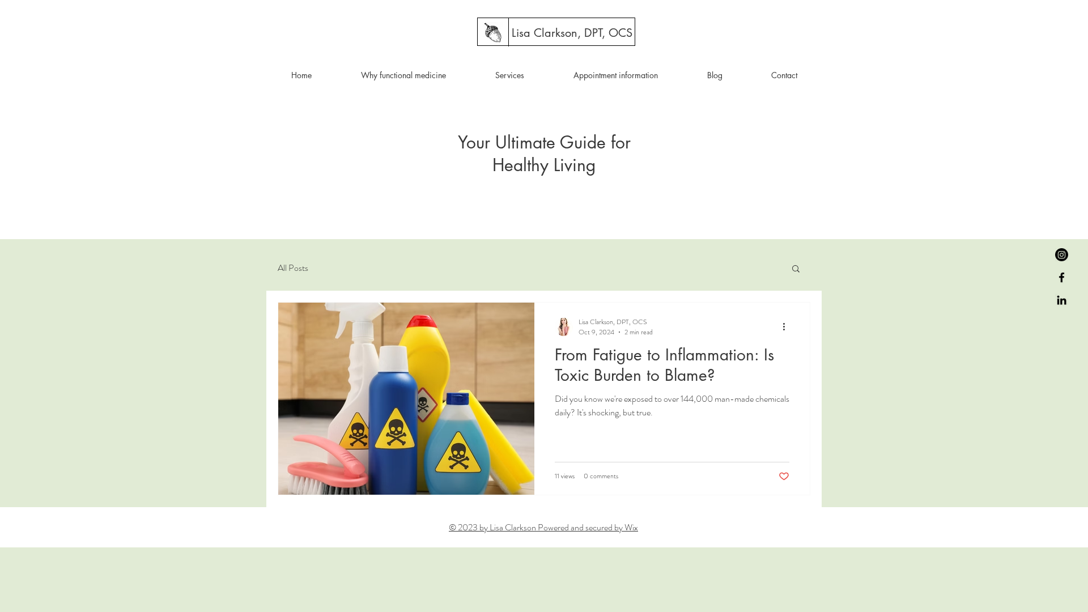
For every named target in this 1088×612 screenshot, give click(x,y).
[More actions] (787, 327)
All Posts (293, 268)
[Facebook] (1061, 277)
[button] (795, 269)
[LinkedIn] (1061, 300)
